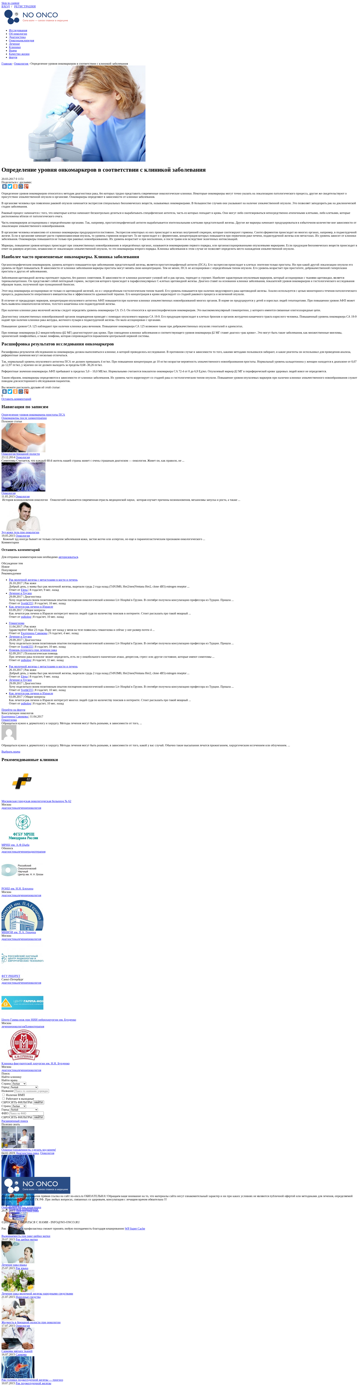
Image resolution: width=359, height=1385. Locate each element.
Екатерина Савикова (34, 633)
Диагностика (17, 37)
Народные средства (28, 1297)
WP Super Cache (135, 1228)
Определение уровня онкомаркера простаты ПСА (33, 414)
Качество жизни (19, 53)
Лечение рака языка (14, 1264)
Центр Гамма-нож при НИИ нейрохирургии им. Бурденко (38, 1019)
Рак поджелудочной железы (33, 1383)
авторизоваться (68, 557)
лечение (23, 807)
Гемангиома (16, 623)
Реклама (14, 1212)
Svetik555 (27, 603)
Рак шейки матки (27, 1239)
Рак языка (22, 1268)
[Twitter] (10, 186)
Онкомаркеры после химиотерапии (24, 418)
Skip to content (10, 3)
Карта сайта (16, 1215)
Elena (24, 589)
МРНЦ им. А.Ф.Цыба (15, 844)
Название (7, 1090)
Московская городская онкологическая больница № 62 (36, 801)
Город (5, 1087)
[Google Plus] (26, 186)
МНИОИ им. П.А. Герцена (18, 932)
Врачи (13, 50)
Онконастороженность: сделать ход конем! (28, 1149)
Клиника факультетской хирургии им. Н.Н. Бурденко (35, 1063)
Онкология (23, 457)
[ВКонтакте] (4, 186)
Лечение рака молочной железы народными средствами (37, 1293)
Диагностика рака (27, 1153)
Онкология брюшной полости (20, 453)
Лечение (14, 43)
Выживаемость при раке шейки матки (25, 1236)
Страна (6, 1083)
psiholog (26, 616)
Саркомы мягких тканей (17, 1351)
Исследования (18, 30)
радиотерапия (36, 851)
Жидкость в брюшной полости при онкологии (31, 1322)
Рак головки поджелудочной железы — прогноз (32, 1379)
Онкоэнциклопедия (21, 40)
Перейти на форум (13, 709)
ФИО (4, 1113)
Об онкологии (18, 33)
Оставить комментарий (16, 399)
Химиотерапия (34, 1026)
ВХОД (5, 6)
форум (13, 57)
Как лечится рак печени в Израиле (31, 606)
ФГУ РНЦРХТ (10, 976)
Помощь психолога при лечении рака (33, 650)
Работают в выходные (20, 1098)
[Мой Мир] (21, 186)
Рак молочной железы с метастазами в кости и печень (43, 579)
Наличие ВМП (15, 1095)
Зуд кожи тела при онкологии (20, 532)
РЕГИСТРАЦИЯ (25, 6)
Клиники (15, 47)
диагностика (9, 807)
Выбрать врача (10, 751)
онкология (34, 807)
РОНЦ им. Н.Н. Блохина (17, 888)
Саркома (21, 1354)
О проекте (15, 1205)
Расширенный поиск (14, 1121)
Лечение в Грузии (20, 593)
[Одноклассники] (15, 186)
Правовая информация (23, 1209)
